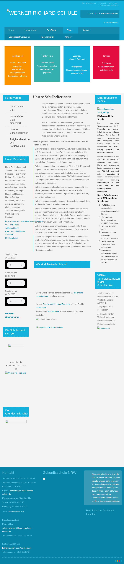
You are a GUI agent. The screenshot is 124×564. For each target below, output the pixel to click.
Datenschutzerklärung (109, 5)
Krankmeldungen (89, 3)
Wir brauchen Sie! (17, 108)
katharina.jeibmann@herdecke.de (16, 548)
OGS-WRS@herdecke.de (16, 511)
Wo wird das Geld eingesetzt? (16, 119)
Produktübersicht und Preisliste (56, 304)
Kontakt (103, 3)
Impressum (113, 3)
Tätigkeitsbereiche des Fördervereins (18, 142)
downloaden (41, 307)
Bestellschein (53, 312)
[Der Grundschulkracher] (16, 430)
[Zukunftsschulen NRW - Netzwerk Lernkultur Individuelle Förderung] (44, 478)
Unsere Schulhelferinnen (18, 131)
